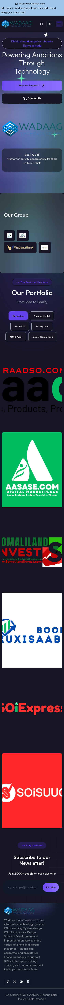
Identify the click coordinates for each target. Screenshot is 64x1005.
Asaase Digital (42, 315)
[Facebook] (7, 981)
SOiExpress (41, 326)
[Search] (42, 24)
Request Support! (29, 85)
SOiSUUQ (20, 326)
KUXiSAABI (16, 336)
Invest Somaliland (42, 336)
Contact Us (34, 98)
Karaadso (18, 315)
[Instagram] (28, 981)
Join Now (50, 887)
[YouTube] (21, 981)
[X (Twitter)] (14, 981)
